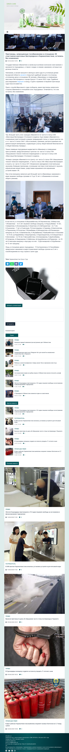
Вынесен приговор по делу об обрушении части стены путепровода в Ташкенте (38, 431)
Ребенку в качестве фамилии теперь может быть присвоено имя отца (35, 363)
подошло (20, 81)
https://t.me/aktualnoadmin (29, 744)
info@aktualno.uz (13, 742)
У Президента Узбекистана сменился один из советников (31, 393)
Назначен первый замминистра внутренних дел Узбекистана (32, 342)
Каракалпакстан (15, 259)
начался (23, 75)
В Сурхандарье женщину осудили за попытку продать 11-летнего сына (35, 441)
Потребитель (19, 418)
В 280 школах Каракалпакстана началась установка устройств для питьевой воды (33, 566)
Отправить (10, 324)
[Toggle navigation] (7, 32)
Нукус (23, 259)
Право (16, 340)
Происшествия (20, 449)
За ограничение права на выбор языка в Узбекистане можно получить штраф (37, 373)
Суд (26, 259)
